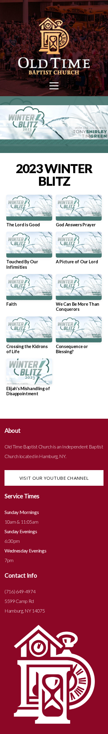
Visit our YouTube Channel (54, 478)
